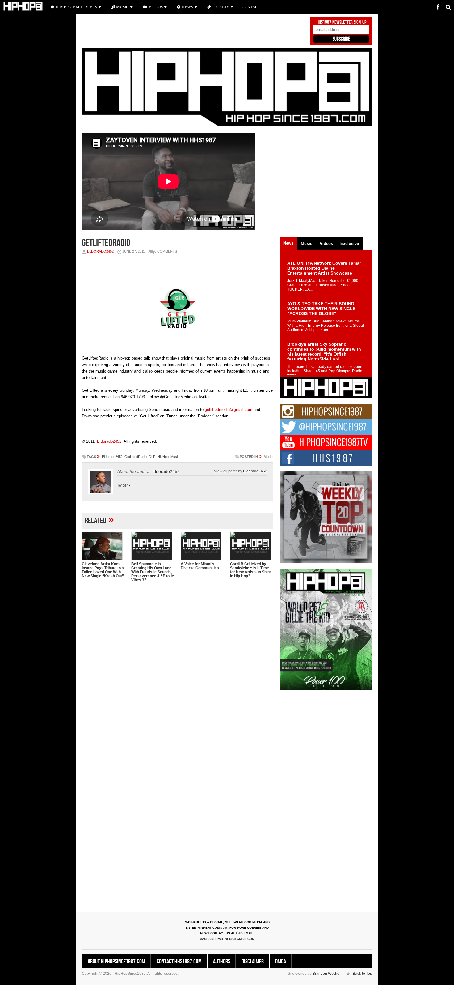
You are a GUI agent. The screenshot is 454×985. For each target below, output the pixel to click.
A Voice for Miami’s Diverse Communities (200, 566)
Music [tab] (306, 243)
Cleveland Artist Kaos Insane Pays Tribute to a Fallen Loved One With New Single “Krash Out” (103, 570)
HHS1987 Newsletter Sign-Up (341, 22)
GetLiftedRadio (135, 456)
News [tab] (288, 243)
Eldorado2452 (100, 251)
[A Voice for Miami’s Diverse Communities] (202, 546)
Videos (156, 7)
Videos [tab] (326, 243)
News (187, 7)
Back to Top (362, 973)
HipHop (163, 456)
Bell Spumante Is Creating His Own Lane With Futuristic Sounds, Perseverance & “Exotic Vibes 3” (152, 572)
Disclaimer (253, 961)
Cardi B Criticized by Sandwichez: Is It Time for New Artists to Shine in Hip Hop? (251, 570)
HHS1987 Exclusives (76, 7)
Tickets (221, 7)
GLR (152, 456)
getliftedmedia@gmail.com (228, 409)
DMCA (280, 961)
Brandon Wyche (326, 973)
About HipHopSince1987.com (116, 961)
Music (174, 456)
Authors (221, 961)
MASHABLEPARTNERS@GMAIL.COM (227, 938)
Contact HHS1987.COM (179, 961)
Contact (251, 7)
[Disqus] (177, 667)
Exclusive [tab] (349, 243)
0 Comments (165, 251)
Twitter (122, 485)
